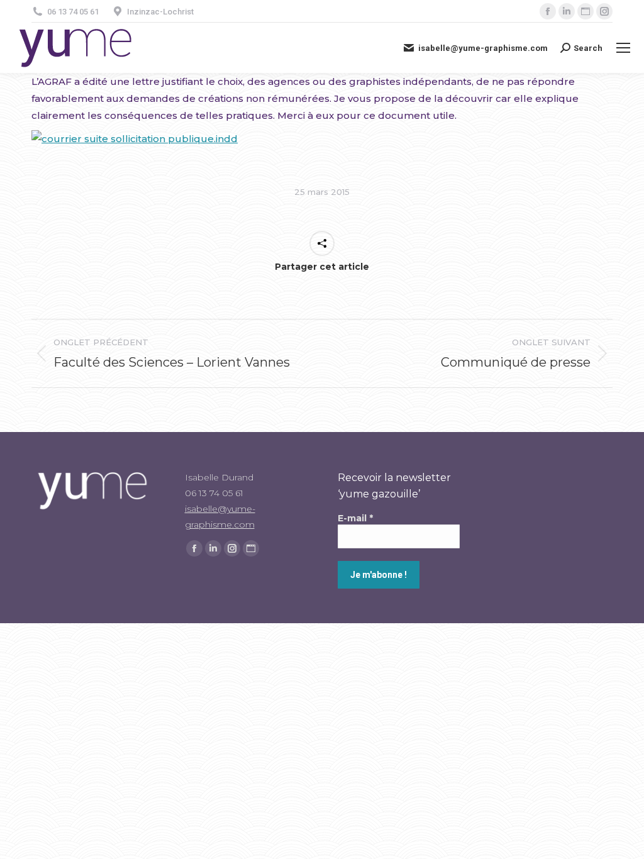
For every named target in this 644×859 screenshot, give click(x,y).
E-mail (355, 518)
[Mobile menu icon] (623, 48)
